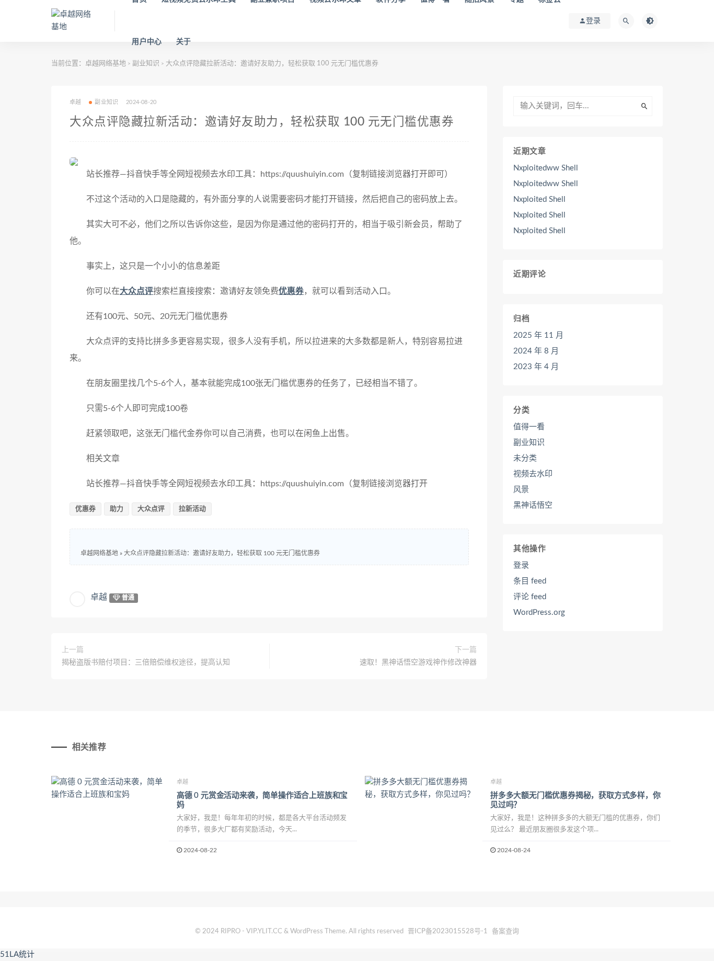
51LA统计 (17, 954)
